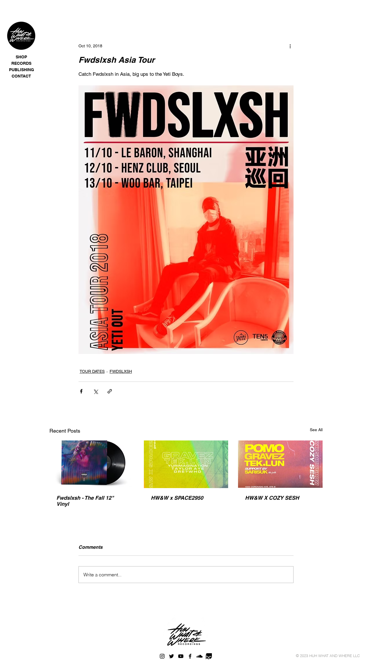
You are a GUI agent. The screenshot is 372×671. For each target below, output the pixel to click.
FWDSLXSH (121, 371)
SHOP (21, 57)
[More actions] (290, 45)
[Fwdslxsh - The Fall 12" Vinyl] (91, 464)
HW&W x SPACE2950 (177, 498)
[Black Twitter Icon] (171, 656)
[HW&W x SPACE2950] (186, 464)
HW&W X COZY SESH (272, 498)
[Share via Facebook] (81, 391)
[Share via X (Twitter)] (95, 391)
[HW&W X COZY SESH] (280, 464)
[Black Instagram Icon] (162, 656)
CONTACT (21, 76)
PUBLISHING (21, 69)
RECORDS (21, 63)
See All (316, 429)
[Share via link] (109, 391)
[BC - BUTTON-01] (208, 656)
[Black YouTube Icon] (181, 656)
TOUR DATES (92, 371)
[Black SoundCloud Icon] (199, 656)
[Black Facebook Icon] (190, 656)
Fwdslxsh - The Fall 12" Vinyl (85, 501)
